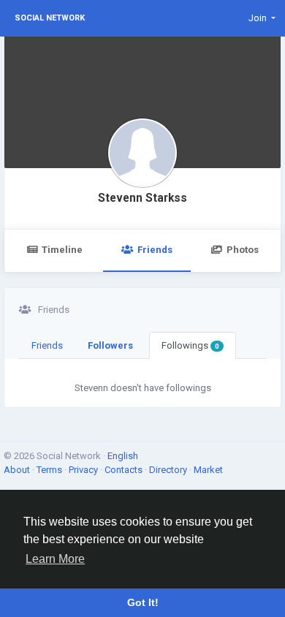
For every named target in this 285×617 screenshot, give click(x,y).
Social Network (50, 18)
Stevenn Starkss (142, 198)
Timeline (62, 249)
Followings (190, 345)
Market (208, 469)
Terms (50, 469)
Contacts (124, 469)
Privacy (84, 469)
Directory (169, 469)
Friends (154, 249)
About (18, 469)
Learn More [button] (55, 559)
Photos (243, 249)
